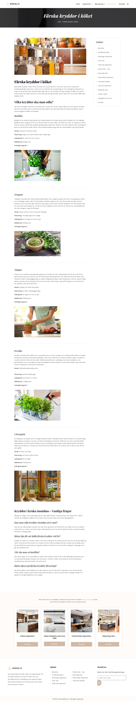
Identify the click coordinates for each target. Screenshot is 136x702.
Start (78, 4)
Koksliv (17, 668)
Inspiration (86, 4)
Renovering (99, 4)
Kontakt (122, 4)
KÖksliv (15, 4)
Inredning (111, 4)
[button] (87, 4)
